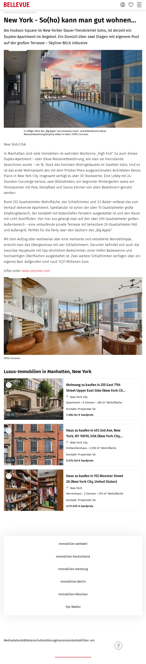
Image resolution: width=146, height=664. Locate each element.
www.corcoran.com (36, 271)
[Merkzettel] (131, 4)
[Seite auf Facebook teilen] (118, 645)
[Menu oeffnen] (139, 4)
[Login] (123, 4)
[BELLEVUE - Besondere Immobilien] (16, 4)
